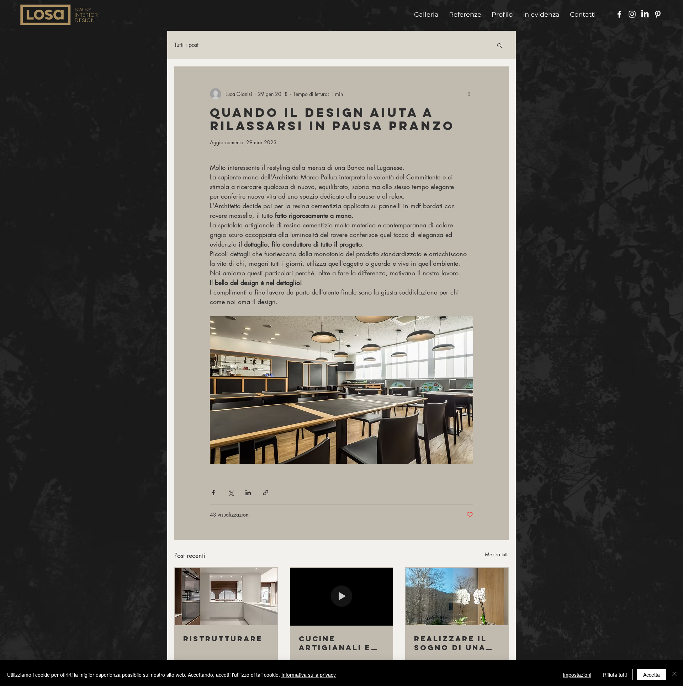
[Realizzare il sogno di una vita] (457, 596)
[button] (499, 45)
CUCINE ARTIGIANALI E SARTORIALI (335, 643)
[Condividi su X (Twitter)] (230, 492)
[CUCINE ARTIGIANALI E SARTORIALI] (341, 596)
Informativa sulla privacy (308, 674)
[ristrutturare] (226, 596)
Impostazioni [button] (577, 674)
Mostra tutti (497, 554)
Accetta (651, 674)
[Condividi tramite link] (265, 492)
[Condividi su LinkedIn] (248, 492)
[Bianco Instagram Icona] (632, 14)
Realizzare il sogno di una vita (450, 643)
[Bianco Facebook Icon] (619, 14)
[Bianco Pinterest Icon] (657, 14)
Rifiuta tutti (615, 674)
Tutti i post (186, 45)
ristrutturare (223, 638)
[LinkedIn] (645, 14)
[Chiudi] (674, 674)
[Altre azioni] (469, 94)
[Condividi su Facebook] (213, 492)
